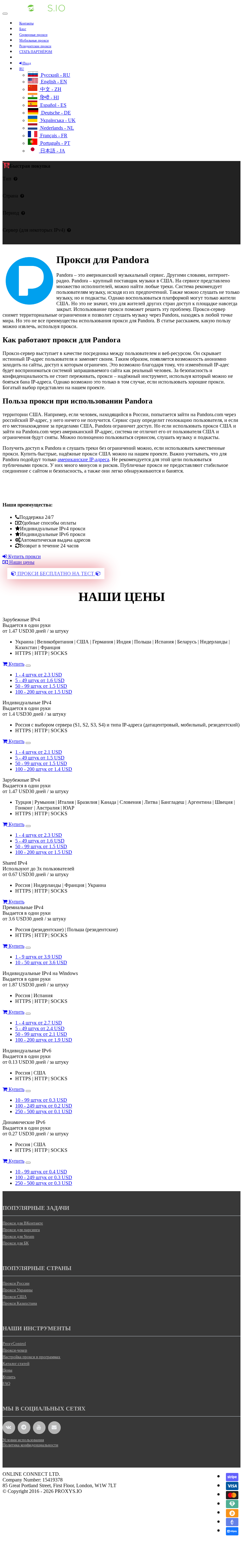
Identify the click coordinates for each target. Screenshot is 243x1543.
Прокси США (15, 1296)
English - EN (53, 81)
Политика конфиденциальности (30, 1445)
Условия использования (23, 1439)
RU (21, 69)
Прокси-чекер (15, 1350)
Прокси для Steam (18, 1236)
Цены (7, 1370)
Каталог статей (16, 1363)
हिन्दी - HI (49, 97)
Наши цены (21, 562)
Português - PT (54, 143)
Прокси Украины (18, 1290)
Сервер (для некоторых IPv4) (34, 230)
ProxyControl (14, 1343)
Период (11, 213)
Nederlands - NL (56, 128)
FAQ (6, 1383)
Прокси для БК (16, 1243)
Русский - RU (55, 75)
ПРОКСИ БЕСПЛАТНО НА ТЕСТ (55, 573)
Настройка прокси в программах (31, 1356)
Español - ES (52, 105)
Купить (15, 664)
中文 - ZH (50, 89)
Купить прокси (24, 556)
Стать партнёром (35, 52)
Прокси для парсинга (21, 1229)
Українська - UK (57, 120)
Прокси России (16, 1283)
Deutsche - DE (55, 112)
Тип (7, 178)
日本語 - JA (52, 150)
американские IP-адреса (83, 459)
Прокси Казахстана (20, 1303)
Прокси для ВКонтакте (23, 1223)
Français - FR (53, 135)
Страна (10, 195)
